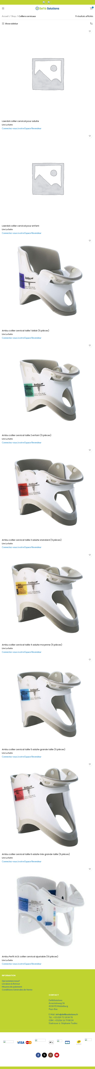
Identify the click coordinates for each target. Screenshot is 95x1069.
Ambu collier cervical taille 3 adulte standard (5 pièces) (32, 540)
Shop (13, 16)
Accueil (5, 16)
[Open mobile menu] (3, 8)
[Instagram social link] (50, 1055)
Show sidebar (11, 23)
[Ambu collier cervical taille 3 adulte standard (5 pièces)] (47, 492)
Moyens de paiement (12, 986)
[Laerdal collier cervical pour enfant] (47, 178)
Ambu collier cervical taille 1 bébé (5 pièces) (25, 330)
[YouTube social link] (56, 1055)
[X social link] (44, 1055)
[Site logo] (47, 8)
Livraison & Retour (11, 983)
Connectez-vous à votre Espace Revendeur (21, 128)
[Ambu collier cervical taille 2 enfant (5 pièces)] (47, 387)
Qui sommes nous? (11, 981)
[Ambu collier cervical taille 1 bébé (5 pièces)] (47, 282)
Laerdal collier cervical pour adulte (20, 121)
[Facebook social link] (38, 1055)
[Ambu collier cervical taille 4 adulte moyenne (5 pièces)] (47, 596)
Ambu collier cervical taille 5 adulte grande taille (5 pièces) (33, 749)
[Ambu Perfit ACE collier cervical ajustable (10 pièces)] (47, 910)
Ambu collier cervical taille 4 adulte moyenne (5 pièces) (32, 644)
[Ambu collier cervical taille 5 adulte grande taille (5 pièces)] (47, 701)
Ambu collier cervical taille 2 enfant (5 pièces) (26, 435)
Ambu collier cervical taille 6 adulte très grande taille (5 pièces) (36, 854)
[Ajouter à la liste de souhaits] (90, 31)
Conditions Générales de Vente (17, 989)
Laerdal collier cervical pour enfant (20, 225)
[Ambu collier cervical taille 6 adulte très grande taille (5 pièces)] (47, 806)
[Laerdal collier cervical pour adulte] (47, 73)
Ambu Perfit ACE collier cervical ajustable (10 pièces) (30, 956)
